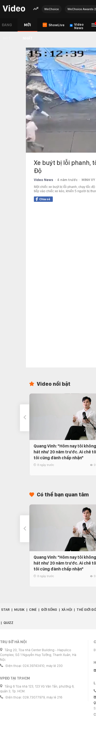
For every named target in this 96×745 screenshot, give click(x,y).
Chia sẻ (44, 199)
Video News (43, 180)
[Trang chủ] (14, 8)
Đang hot (7, 27)
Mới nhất (28, 27)
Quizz (8, 623)
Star (5, 610)
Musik (19, 610)
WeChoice (51, 9)
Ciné (33, 610)
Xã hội (67, 610)
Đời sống (49, 610)
